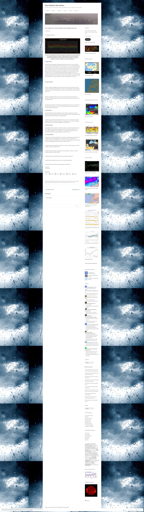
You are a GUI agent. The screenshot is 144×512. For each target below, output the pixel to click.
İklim (93, 463)
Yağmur (88, 461)
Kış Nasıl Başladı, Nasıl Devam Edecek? (92, 343)
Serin (95, 455)
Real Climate (87, 433)
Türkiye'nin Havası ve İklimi (49, 181)
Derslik (70, 10)
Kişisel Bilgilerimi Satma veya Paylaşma (63, 507)
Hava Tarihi (76, 10)
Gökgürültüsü (93, 448)
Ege (97, 447)
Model (95, 453)
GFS (90, 448)
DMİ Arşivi (86, 416)
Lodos (92, 452)
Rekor (72, 181)
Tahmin (87, 460)
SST (88, 458)
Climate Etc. (87, 438)
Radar (91, 454)
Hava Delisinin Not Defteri (54, 5)
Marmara (96, 452)
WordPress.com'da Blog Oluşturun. (50, 507)
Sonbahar (90, 457)
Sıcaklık (77, 181)
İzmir (95, 464)
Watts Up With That (88, 435)
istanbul (91, 450)
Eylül (88, 448)
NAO (86, 454)
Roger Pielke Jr (87, 437)
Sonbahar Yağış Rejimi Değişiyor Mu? (92, 293)
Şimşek (86, 465)
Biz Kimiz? (53, 10)
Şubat (89, 465)
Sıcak (90, 458)
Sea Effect (90, 455)
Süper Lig (65, 10)
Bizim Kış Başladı (88, 304)
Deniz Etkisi (93, 446)
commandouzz (64, 182)
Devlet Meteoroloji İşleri (89, 447)
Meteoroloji (87, 453)
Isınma (94, 450)
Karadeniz (88, 451)
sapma (74, 181)
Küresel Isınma (87, 452)
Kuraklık (94, 451)
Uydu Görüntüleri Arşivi (89, 415)
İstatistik (92, 464)
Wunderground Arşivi (88, 418)
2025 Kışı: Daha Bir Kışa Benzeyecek (92, 301)
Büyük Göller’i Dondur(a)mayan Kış (91, 313)
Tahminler (59, 10)
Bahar (91, 445)
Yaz (98, 460)
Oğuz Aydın (48, 34)
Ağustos (63, 181)
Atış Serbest (47, 10)
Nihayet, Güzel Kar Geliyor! (90, 299)
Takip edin (88, 39)
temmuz (91, 460)
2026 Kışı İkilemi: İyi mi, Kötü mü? (91, 312)
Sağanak (86, 455)
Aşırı (88, 445)
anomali (59, 181)
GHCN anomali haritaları (89, 424)
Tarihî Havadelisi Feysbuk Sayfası (91, 263)
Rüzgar (96, 454)
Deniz (90, 446)
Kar (97, 450)
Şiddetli (97, 464)
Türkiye (95, 460)
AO (93, 444)
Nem (88, 454)
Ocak (90, 454)
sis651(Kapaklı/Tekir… (92, 273)
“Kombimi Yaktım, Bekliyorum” (91, 288)
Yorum (77, 205)
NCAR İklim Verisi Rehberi (89, 426)
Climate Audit (87, 434)
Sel (93, 455)
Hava (86, 450)
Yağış (46, 182)
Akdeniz (88, 443)
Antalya (91, 444)
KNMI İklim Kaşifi (87, 422)
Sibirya (98, 455)
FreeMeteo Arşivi (88, 419)
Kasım (92, 451)
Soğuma (86, 458)
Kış (90, 452)
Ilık (89, 450)
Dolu (95, 447)
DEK (87, 446)
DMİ (94, 447)
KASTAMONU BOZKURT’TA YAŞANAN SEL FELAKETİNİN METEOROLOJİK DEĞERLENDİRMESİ (92, 336)
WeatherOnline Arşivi (88, 423)
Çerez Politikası (30, 510)
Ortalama (69, 181)
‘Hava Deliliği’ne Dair (76, 189)
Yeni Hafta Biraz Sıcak (49, 189)
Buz (97, 445)
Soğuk (94, 457)
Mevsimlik (91, 453)
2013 (57, 181)
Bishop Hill (86, 439)
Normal (66, 181)
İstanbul (48, 182)
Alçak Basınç (93, 443)
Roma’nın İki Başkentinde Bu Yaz (91, 294)
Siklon (86, 457)
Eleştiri (86, 448)
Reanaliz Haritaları (88, 420)
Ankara (87, 445)
